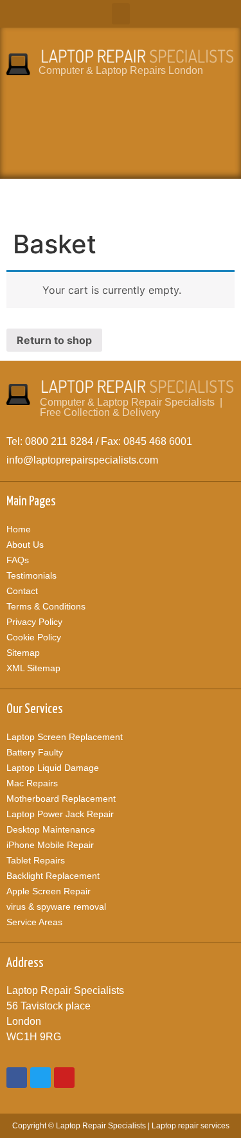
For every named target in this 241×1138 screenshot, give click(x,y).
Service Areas (34, 922)
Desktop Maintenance (50, 829)
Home (18, 529)
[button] (121, 13)
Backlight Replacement (53, 876)
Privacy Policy (34, 622)
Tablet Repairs (35, 860)
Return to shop (54, 340)
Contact (22, 591)
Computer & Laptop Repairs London (121, 70)
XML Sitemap (33, 668)
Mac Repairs (32, 783)
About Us (25, 544)
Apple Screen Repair (48, 891)
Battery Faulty (34, 752)
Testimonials (31, 575)
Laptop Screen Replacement (64, 737)
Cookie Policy (33, 637)
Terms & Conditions (45, 606)
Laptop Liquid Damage (52, 768)
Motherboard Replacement (61, 798)
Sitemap (23, 652)
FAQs (17, 560)
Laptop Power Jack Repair (60, 814)
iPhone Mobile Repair (50, 845)
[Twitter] (40, 1077)
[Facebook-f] (16, 1077)
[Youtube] (64, 1077)
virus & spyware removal (56, 906)
